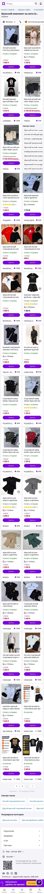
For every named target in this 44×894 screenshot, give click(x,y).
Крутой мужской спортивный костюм (16, 808)
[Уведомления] (41, 4)
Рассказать (32, 883)
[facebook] (7, 873)
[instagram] (11, 873)
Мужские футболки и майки (32, 820)
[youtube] (3, 873)
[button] (11, 67)
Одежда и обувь (24, 10)
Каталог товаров (7, 10)
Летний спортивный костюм (13, 801)
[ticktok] (15, 873)
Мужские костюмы (9, 820)
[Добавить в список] (18, 42)
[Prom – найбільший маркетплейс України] (3, 3)
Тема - (11, 851)
